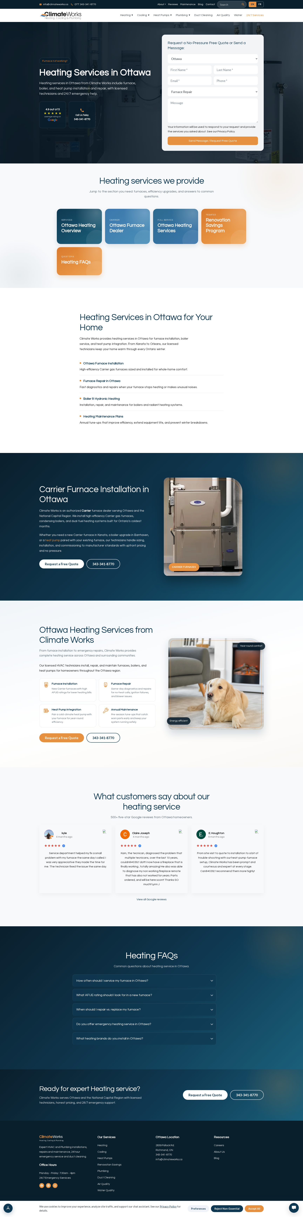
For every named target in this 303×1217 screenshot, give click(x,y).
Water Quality (106, 1190)
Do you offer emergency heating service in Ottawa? (113, 1024)
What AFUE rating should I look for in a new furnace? (114, 995)
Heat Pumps (163, 15)
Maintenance (188, 4)
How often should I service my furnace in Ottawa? (112, 980)
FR (259, 4)
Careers (219, 1145)
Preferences (198, 1208)
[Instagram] (55, 1185)
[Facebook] (41, 1185)
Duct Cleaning (203, 15)
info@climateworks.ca (55, 4)
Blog (200, 4)
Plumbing (183, 15)
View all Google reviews (152, 899)
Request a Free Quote (61, 564)
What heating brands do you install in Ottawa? (109, 1038)
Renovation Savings (109, 1164)
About (161, 4)
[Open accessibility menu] (8, 1208)
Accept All (254, 1208)
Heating (126, 15)
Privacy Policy (226, 131)
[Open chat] (294, 1208)
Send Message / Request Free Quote (213, 140)
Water (238, 15)
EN (252, 4)
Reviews (173, 4)
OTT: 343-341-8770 (85, 4)
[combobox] (230, 4)
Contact (210, 4)
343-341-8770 (103, 564)
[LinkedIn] (48, 1185)
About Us (219, 1152)
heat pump (52, 540)
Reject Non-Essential (227, 1208)
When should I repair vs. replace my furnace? (108, 1009)
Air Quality (223, 15)
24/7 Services (255, 15)
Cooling (143, 15)
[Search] (243, 4)
